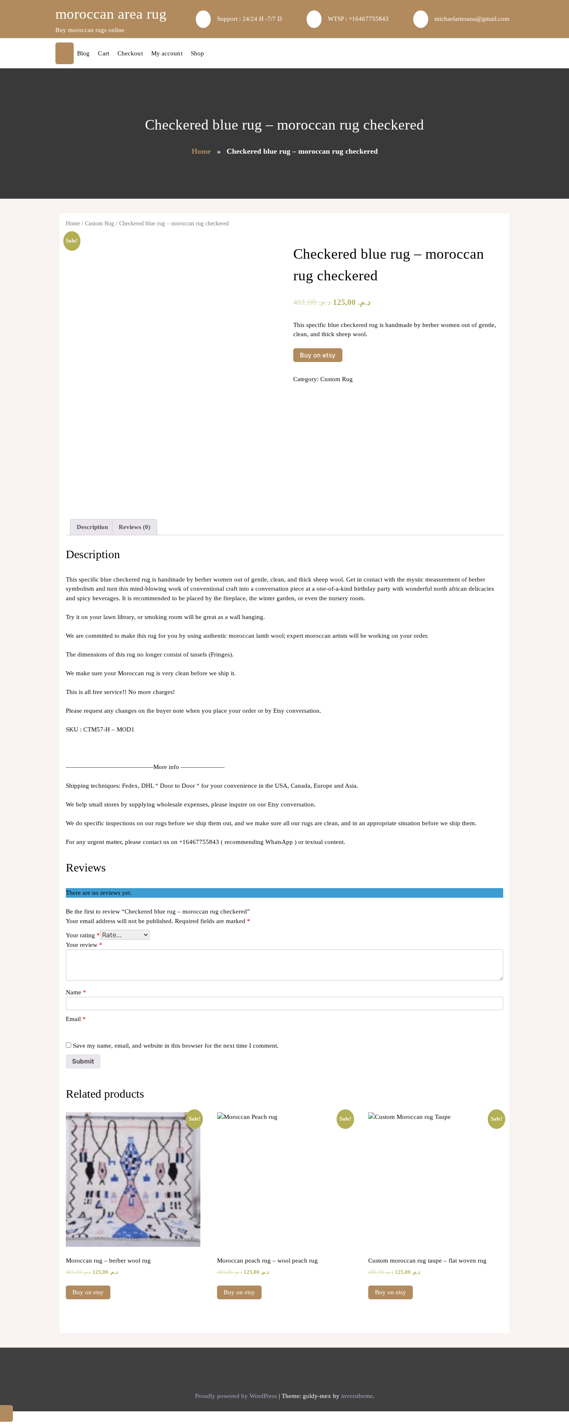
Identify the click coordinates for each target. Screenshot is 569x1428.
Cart (103, 53)
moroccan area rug (111, 14)
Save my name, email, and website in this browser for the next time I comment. (176, 1045)
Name (76, 992)
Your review (84, 944)
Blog (83, 53)
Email (76, 1019)
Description (92, 527)
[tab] (92, 527)
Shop (197, 53)
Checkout (130, 53)
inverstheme (357, 1396)
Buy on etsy (318, 355)
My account (166, 53)
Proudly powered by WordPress (237, 1396)
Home (201, 151)
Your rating (83, 935)
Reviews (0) (134, 527)
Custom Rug (99, 223)
